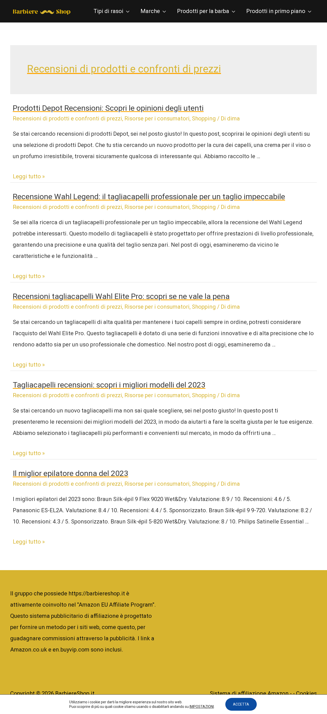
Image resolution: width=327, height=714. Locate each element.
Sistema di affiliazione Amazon (250, 693)
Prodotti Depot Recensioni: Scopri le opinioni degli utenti (108, 108)
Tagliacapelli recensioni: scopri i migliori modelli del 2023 (109, 384)
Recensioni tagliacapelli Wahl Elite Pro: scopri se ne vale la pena (121, 296)
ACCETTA (241, 704)
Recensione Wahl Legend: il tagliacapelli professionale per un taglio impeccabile (149, 196)
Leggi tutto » (29, 176)
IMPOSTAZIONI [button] (202, 707)
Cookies (306, 693)
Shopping (204, 118)
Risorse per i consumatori (157, 118)
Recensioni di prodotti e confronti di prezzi (67, 118)
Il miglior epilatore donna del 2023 (70, 473)
